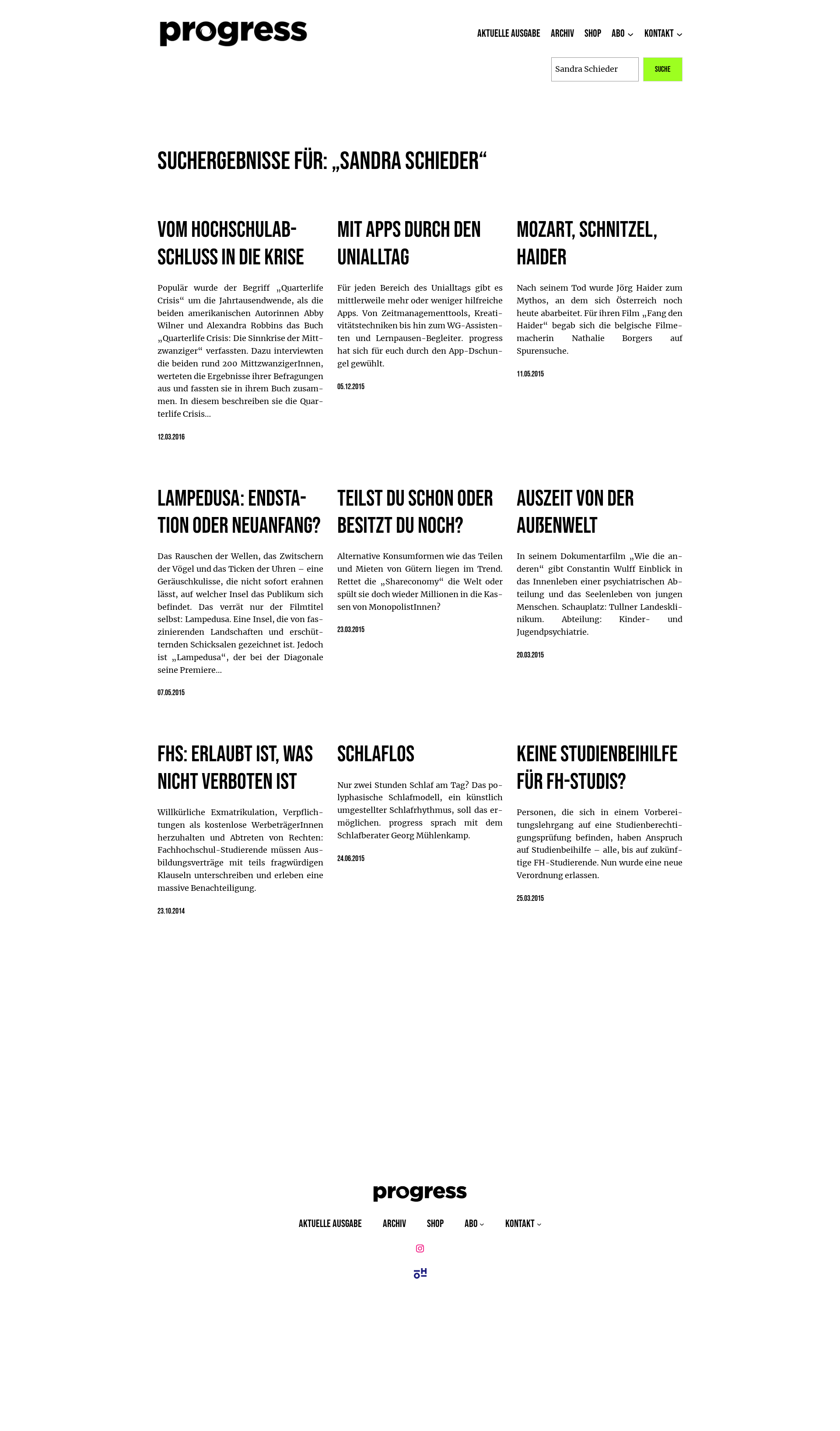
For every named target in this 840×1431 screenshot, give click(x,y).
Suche (663, 69)
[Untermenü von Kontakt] (679, 34)
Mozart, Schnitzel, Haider (587, 244)
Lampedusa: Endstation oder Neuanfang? (239, 512)
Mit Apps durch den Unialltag (409, 244)
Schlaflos (375, 754)
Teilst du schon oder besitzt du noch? (415, 512)
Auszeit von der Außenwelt (575, 512)
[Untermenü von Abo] (630, 34)
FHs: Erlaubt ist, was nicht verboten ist (235, 768)
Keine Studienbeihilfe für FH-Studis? (597, 768)
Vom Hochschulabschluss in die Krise (231, 244)
